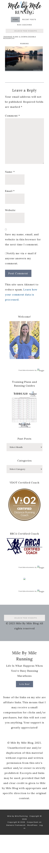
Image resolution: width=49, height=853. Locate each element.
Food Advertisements (26, 370)
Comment (12, 115)
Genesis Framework (16, 825)
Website (10, 210)
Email (10, 191)
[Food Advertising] (24, 579)
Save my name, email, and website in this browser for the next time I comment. (23, 239)
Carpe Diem (32, 822)
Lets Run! (24, 684)
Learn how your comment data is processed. (21, 294)
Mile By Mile (24, 8)
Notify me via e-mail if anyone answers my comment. (20, 258)
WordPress (32, 825)
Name (10, 171)
